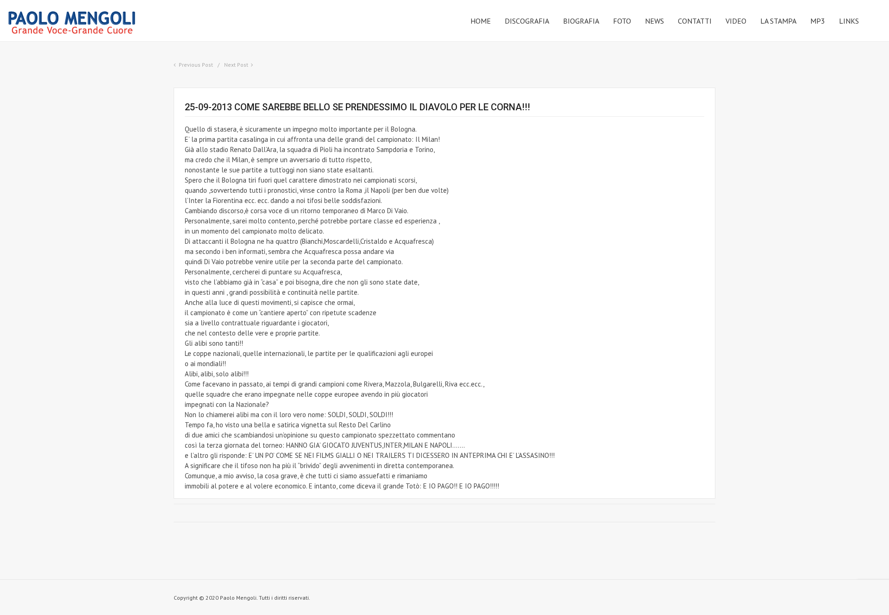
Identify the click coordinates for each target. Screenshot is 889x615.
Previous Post (196, 64)
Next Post (236, 64)
